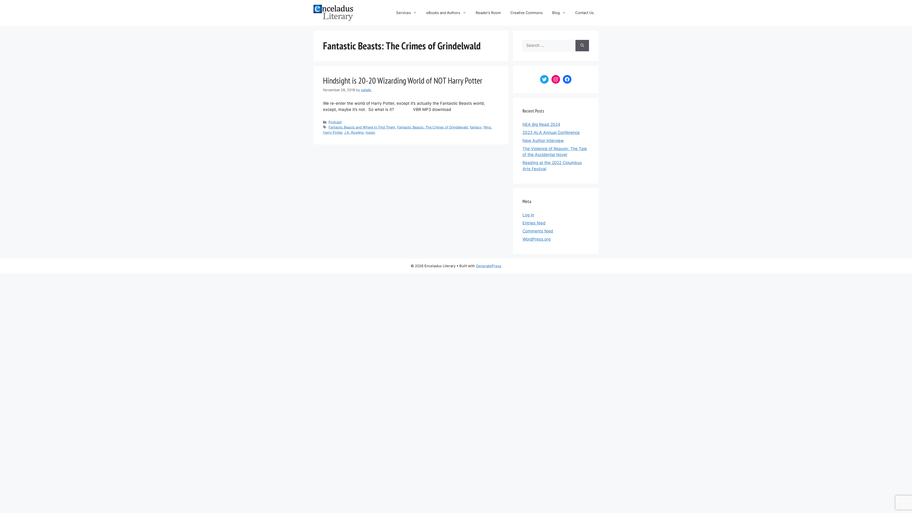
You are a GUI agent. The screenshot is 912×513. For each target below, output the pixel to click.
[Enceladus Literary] (333, 12)
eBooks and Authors (443, 12)
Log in (528, 215)
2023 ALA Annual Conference (551, 132)
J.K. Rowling (354, 132)
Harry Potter (332, 132)
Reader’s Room (488, 12)
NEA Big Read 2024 (541, 124)
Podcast (335, 122)
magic (370, 132)
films (487, 127)
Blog (556, 12)
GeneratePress (488, 266)
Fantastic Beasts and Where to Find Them (361, 127)
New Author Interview (543, 140)
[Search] (582, 45)
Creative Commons (526, 12)
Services (403, 12)
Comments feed (537, 231)
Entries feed (534, 223)
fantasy (476, 127)
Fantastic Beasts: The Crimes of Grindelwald (432, 127)
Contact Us (584, 12)
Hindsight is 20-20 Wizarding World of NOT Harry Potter (402, 80)
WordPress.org (536, 239)
